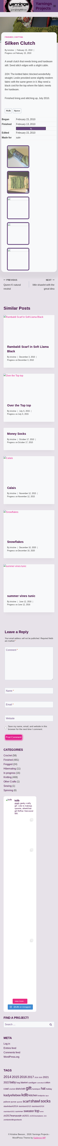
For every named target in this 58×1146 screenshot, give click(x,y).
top (37, 1111)
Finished (9, 37)
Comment (12, 650)
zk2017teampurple (13, 1115)
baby (13, 1082)
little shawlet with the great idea (43, 284)
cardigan (32, 1082)
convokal (40, 1083)
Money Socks (16, 433)
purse (17, 111)
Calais (11, 487)
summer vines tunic (21, 596)
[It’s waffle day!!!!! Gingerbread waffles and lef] (20, 922)
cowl (6, 1088)
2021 (46, 1077)
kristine (11, 50)
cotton (47, 1082)
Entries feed (10, 1048)
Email (10, 704)
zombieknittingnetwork (13, 1120)
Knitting (19, 37)
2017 (30, 1077)
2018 (36, 1077)
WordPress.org (11, 1057)
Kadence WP (39, 1138)
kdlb (8, 111)
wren (42, 1111)
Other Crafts (10, 781)
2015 (15, 1077)
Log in (7, 1043)
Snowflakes (15, 541)
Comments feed (12, 1052)
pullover (7, 1102)
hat (43, 1088)
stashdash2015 (25, 1106)
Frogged (8, 764)
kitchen (33, 1095)
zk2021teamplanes (36, 1116)
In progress (9, 773)
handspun (36, 1089)
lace (47, 1096)
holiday (49, 1089)
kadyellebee (12, 1095)
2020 (40, 1077)
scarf (26, 1101)
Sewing (8, 786)
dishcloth (20, 1089)
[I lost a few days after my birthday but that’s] (20, 982)
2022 (6, 1082)
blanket (24, 1082)
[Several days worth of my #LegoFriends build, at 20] (20, 862)
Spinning (8, 790)
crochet (12, 1089)
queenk (19, 1102)
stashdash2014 (11, 1106)
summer (19, 1111)
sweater (29, 1111)
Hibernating (10, 768)
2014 (7, 1077)
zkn (45, 1116)
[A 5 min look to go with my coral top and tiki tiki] (20, 831)
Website (10, 718)
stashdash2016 (38, 1106)
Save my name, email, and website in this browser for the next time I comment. (27, 727)
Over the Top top (19, 405)
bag (18, 1082)
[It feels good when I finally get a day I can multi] (20, 892)
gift (29, 1088)
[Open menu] (54, 6)
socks (46, 1101)
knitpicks (41, 1096)
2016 (23, 1077)
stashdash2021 (9, 1111)
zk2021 (25, 1115)
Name (10, 690)
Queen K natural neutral (12, 284)
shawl (35, 1101)
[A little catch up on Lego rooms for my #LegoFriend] (20, 952)
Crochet (8, 755)
